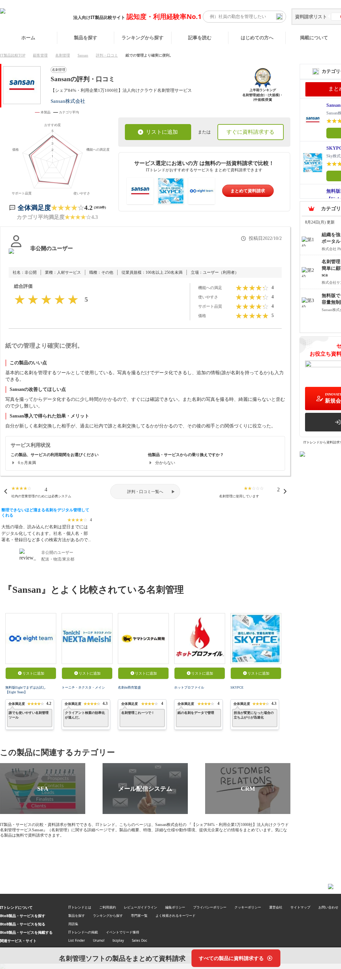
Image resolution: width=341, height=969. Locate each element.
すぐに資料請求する (250, 132)
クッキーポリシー (247, 907)
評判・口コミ (107, 55)
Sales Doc (139, 940)
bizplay (118, 940)
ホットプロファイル (189, 687)
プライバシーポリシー (209, 907)
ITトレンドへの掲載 (83, 932)
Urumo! (99, 940)
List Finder (76, 940)
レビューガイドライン (140, 907)
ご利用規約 (107, 907)
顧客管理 (40, 55)
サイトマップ (300, 907)
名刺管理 (62, 55)
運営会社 (275, 907)
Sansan (83, 55)
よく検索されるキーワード (175, 915)
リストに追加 (162, 132)
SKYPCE (236, 687)
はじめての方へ (257, 37)
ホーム (28, 37)
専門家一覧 (139, 915)
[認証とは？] (16, 255)
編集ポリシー (175, 907)
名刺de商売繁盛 (129, 687)
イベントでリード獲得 (122, 932)
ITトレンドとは (79, 907)
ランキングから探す (143, 37)
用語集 (73, 923)
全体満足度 (34, 207)
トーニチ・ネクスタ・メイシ (83, 687)
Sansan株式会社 (68, 101)
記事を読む (199, 37)
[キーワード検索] (279, 16)
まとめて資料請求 (247, 190)
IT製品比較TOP (12, 55)
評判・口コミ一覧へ (145, 491)
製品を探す (85, 37)
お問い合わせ (328, 907)
